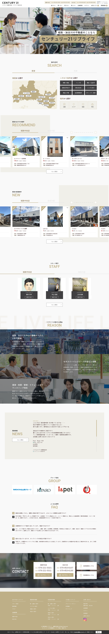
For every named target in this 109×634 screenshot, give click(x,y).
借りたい (53, 5)
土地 (58, 605)
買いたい (60, 5)
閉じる (98, 632)
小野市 (48, 94)
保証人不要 (66, 93)
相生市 (21, 96)
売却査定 (107, 42)
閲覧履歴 (104, 5)
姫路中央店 (14, 616)
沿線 (64, 107)
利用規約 (68, 606)
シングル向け (90, 88)
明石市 (46, 105)
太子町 (28, 96)
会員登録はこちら (88, 566)
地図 (83, 107)
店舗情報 (80, 5)
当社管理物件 (78, 93)
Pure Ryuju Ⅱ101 (38, 441)
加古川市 (42, 97)
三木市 (52, 98)
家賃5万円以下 (66, 88)
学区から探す (33, 611)
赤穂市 (16, 99)
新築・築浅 (66, 83)
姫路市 (33, 92)
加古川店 (14, 619)
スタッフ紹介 (15, 603)
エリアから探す (33, 606)
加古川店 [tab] (51, 130)
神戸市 (52, 103)
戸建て (49, 605)
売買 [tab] (75, 71)
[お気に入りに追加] (9, 137)
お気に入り (95, 5)
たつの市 (26, 93)
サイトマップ (69, 609)
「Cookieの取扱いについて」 (79, 632)
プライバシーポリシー (71, 603)
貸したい (73, 5)
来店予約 (107, 20)
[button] (71, 132)
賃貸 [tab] (33, 71)
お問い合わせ (86, 616)
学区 (92, 107)
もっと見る (54, 171)
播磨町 (40, 103)
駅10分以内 (78, 88)
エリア (73, 107)
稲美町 (46, 101)
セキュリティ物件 (91, 93)
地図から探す (33, 609)
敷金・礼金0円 (91, 83)
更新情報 (14, 606)
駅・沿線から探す (34, 603)
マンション (54, 605)
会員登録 (107, 31)
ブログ (13, 609)
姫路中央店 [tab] (25, 130)
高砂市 (39, 99)
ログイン (86, 5)
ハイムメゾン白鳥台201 (40, 450)
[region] (65, 436)
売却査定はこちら (88, 575)
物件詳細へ (35, 446)
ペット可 (78, 83)
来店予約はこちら (45, 575)
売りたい (66, 5)
